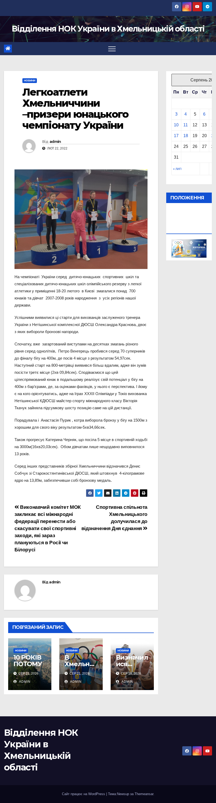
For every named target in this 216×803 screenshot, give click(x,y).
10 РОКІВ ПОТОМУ (27, 661)
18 (185, 135)
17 (176, 135)
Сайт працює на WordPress (84, 794)
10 (176, 125)
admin (55, 141)
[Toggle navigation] (112, 48)
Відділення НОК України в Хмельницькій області (108, 29)
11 (185, 125)
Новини (29, 80)
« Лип (177, 168)
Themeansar (144, 794)
